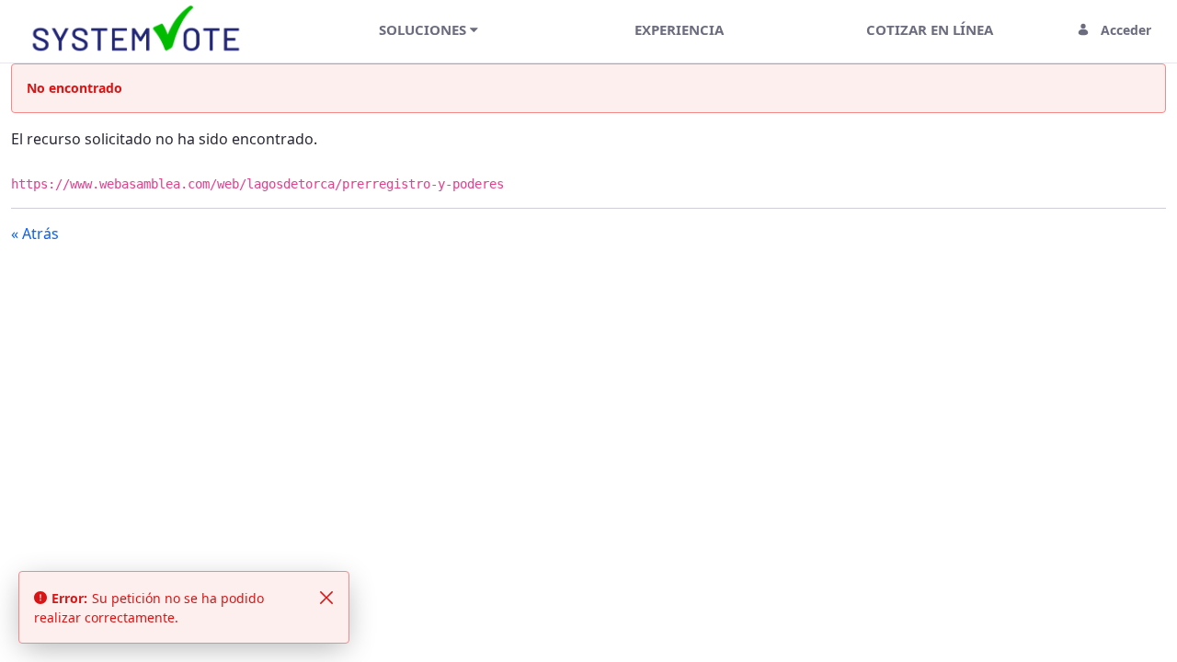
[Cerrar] (326, 597)
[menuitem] (428, 29)
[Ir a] (140, 29)
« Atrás (35, 233)
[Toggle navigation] (279, 30)
